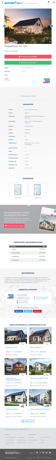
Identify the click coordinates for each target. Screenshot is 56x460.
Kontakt (42, 442)
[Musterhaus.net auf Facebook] (37, 453)
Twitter (28, 311)
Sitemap (43, 440)
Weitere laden (29, 421)
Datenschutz (39, 457)
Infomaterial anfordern (29, 63)
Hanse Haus (15, 429)
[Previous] (4, 25)
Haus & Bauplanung (11, 437)
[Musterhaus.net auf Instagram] (41, 453)
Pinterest (38, 311)
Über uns (31, 437)
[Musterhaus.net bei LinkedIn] (44, 453)
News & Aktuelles (33, 440)
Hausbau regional (22, 442)
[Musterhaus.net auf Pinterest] (47, 453)
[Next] (51, 25)
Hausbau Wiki (21, 437)
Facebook (19, 311)
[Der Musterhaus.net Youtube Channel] (50, 453)
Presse (30, 442)
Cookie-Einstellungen (47, 457)
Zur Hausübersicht (9, 7)
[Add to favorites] (6, 329)
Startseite (7, 429)
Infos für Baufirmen (45, 437)
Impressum (29, 457)
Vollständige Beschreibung (29, 96)
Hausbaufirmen (10, 440)
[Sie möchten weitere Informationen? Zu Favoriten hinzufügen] (28, 26)
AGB (34, 457)
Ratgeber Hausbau (22, 440)
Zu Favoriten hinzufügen (29, 57)
